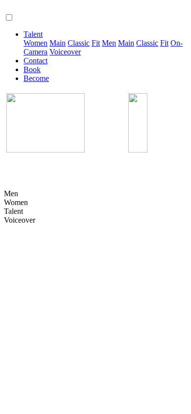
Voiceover (65, 52)
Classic (79, 43)
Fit (96, 43)
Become (36, 78)
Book (32, 69)
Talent (33, 34)
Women (36, 43)
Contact (36, 60)
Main (57, 43)
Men (109, 43)
